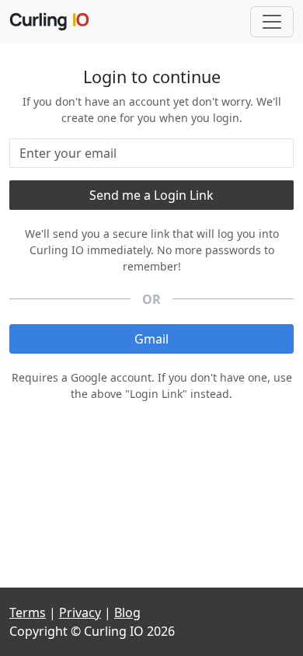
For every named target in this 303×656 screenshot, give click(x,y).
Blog (127, 612)
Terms (27, 612)
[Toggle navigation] (272, 21)
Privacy (80, 612)
